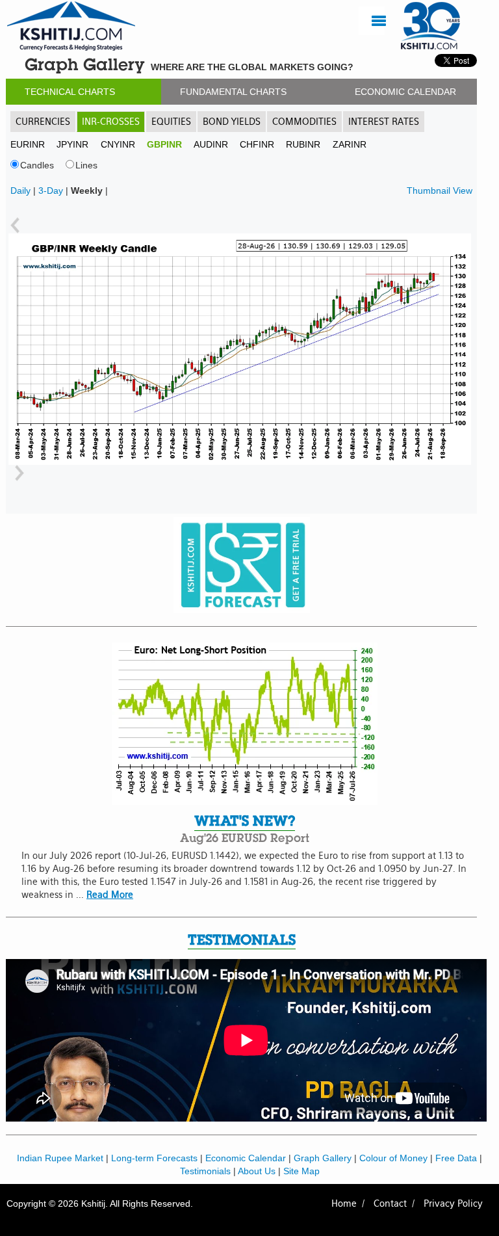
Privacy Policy (453, 1203)
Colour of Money (393, 1158)
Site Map (301, 1171)
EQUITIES (171, 121)
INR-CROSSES (111, 121)
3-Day (50, 190)
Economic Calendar (245, 1158)
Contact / (394, 1203)
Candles (37, 165)
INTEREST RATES (383, 121)
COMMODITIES (304, 121)
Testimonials (205, 1171)
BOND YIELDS (232, 121)
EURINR (27, 144)
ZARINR (349, 144)
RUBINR (303, 144)
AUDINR (211, 144)
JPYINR (72, 144)
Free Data (456, 1158)
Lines (86, 165)
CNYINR (118, 144)
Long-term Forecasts (154, 1158)
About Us (256, 1171)
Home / (348, 1203)
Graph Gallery (323, 1158)
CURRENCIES (43, 121)
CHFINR (257, 144)
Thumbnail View (439, 190)
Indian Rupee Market (60, 1158)
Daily (20, 190)
